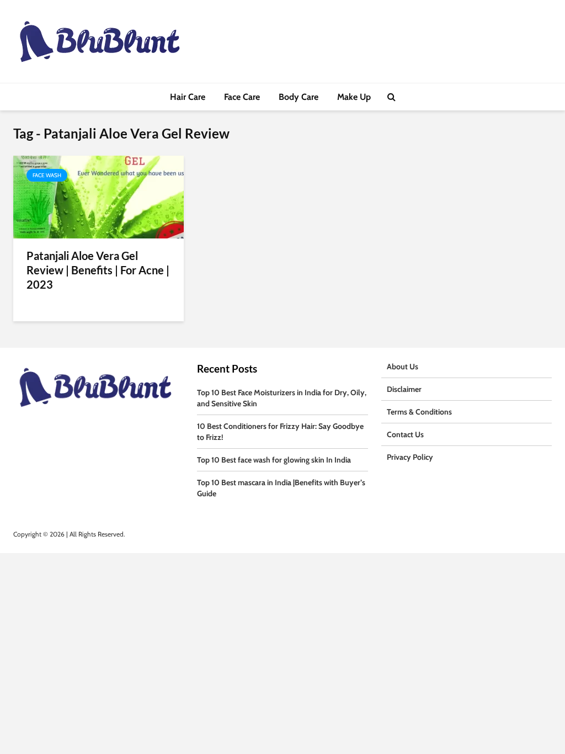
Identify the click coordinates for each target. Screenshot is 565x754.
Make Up (354, 97)
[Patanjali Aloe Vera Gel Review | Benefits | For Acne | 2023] (98, 196)
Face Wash (47, 175)
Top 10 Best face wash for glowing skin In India (274, 460)
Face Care (242, 97)
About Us (402, 366)
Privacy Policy (410, 457)
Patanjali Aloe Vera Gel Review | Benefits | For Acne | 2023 (97, 270)
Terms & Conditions (419, 412)
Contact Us (405, 434)
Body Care (298, 97)
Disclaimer (404, 389)
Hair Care (187, 97)
